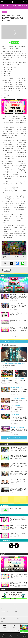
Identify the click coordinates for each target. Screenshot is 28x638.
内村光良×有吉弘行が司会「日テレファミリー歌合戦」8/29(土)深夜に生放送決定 (18, 481)
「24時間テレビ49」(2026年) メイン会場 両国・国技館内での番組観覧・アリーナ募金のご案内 (18, 465)
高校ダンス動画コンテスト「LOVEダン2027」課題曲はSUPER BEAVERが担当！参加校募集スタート (18, 457)
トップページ (4, 627)
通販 (2, 621)
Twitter (11, 545)
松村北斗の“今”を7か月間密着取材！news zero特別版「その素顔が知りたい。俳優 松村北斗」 (18, 489)
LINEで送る (22, 263)
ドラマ (2, 608)
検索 (14, 627)
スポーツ (3, 614)
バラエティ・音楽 (4, 611)
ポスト (11, 263)
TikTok (16, 545)
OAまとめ (4, 11)
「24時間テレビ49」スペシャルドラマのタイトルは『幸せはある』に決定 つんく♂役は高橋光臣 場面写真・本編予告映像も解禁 (18, 449)
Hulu (14, 42)
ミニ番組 (3, 618)
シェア (17, 263)
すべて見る (13, 336)
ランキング (7, 270)
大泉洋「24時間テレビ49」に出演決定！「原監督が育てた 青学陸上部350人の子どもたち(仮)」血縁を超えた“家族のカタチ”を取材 (18, 473)
